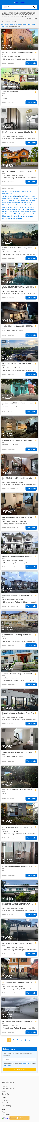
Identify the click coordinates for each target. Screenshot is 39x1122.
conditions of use (26, 1063)
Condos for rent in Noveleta (19, 200)
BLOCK (29, 18)
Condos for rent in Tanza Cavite (25, 209)
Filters (21, 1118)
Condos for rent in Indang (28, 211)
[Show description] (36, 53)
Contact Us (5, 1094)
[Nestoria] (19, 2)
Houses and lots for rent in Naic (12, 219)
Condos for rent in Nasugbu (24, 216)
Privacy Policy (6, 1103)
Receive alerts (19, 1069)
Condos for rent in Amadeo (11, 211)
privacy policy (7, 1065)
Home (2, 24)
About (4, 1091)
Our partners (26, 16)
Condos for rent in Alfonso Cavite (12, 214)
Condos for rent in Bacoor (10, 196)
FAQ (3, 1112)
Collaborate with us (8, 1088)
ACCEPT (35, 18)
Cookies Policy (6, 1106)
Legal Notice (6, 1100)
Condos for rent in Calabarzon (13, 24)
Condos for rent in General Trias (17, 207)
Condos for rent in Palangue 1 (11, 191)
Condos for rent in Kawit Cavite (15, 198)
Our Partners (6, 1115)
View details (31, 63)
